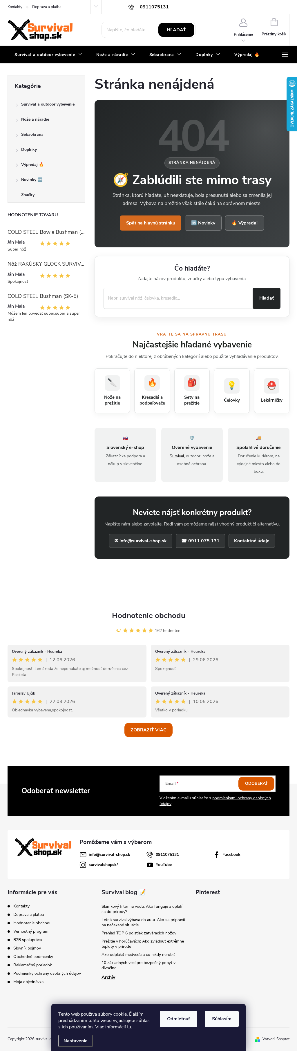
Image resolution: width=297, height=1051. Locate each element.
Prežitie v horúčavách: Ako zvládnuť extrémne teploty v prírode (143, 943)
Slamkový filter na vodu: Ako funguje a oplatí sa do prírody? (142, 909)
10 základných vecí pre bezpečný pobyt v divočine (138, 965)
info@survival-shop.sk (109, 854)
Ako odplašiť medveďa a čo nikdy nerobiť (138, 954)
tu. (129, 1027)
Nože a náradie (35, 119)
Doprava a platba (46, 7)
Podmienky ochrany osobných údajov (47, 973)
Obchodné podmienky (33, 956)
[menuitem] (48, 55)
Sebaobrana (32, 134)
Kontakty (15, 7)
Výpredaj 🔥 (32, 164)
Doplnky (29, 149)
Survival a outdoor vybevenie (48, 104)
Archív (108, 977)
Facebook (231, 854)
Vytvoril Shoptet (275, 1039)
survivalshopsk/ (103, 864)
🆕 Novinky (203, 223)
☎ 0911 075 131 (200, 541)
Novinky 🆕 (31, 179)
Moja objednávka (28, 982)
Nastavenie (76, 1041)
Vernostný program (30, 931)
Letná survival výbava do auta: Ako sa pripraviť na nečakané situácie (143, 922)
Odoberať (256, 783)
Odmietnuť (178, 1019)
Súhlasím (221, 1019)
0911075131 (167, 854)
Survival (177, 456)
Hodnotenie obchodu (148, 615)
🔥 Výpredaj (244, 223)
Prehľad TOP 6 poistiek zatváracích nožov (139, 933)
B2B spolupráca (27, 940)
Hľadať (176, 30)
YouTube (164, 864)
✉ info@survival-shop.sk (141, 541)
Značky (28, 194)
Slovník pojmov (27, 948)
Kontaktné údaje (251, 541)
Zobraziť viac (148, 730)
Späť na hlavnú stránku (150, 223)
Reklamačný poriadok (32, 965)
